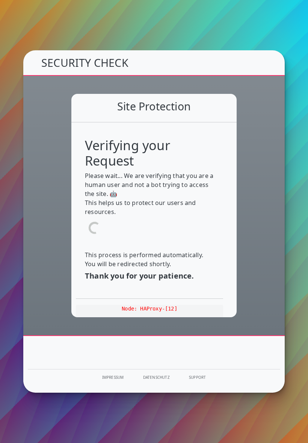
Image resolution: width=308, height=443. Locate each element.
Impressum (113, 377)
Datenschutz (156, 377)
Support (197, 377)
